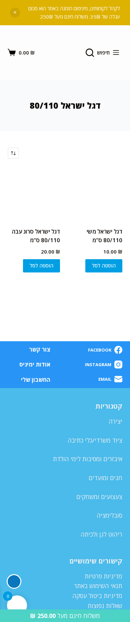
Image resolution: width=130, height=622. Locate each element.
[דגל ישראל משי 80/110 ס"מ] (96, 193)
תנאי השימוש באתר (98, 586)
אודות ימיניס (34, 364)
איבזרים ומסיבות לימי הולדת (87, 459)
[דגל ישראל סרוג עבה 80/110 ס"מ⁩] (34, 193)
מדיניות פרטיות (103, 576)
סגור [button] (15, 13)
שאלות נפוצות (105, 606)
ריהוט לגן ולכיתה (101, 534)
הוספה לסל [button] (104, 265)
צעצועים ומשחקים (99, 497)
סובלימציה (109, 515)
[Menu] (116, 52)
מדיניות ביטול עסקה (97, 596)
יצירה (115, 421)
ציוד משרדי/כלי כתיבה (95, 440)
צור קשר (39, 349)
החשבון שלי (35, 379)
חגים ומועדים (105, 478)
